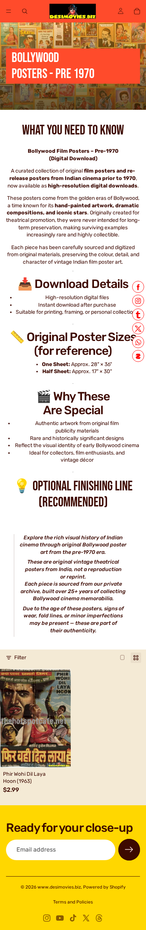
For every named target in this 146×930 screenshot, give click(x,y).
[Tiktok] (73, 918)
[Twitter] (86, 918)
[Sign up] (129, 850)
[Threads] (99, 918)
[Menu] (8, 11)
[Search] (24, 11)
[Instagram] (46, 918)
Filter (20, 657)
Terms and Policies (73, 902)
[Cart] (137, 11)
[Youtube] (59, 918)
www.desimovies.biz (59, 887)
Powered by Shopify (104, 887)
